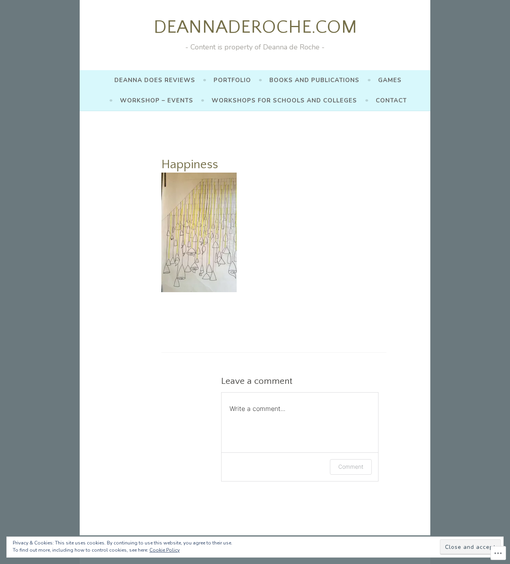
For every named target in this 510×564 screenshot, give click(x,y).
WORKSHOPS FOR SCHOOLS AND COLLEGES (284, 100)
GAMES (390, 80)
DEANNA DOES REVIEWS (154, 80)
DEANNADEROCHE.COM (255, 27)
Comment (350, 466)
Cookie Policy (164, 550)
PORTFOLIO (232, 80)
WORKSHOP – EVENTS (156, 100)
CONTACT (391, 100)
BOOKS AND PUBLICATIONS (314, 80)
